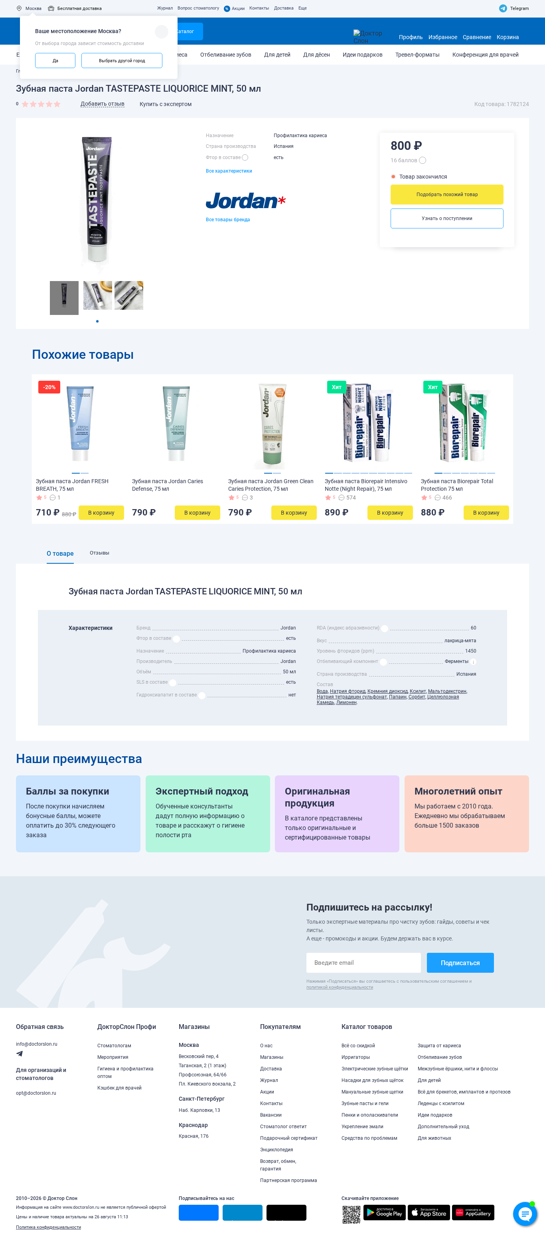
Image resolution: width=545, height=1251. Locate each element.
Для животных (434, 1138)
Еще (302, 8)
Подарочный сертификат (289, 1138)
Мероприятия (112, 1057)
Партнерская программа (288, 1180)
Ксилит (418, 691)
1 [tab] (97, 321)
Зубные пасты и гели (365, 1103)
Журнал (165, 8)
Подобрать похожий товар (447, 194)
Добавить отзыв (102, 103)
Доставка (284, 8)
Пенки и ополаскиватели (370, 1115)
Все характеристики (229, 171)
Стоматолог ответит (283, 1126)
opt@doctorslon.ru (36, 1093)
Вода (322, 691)
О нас (266, 1045)
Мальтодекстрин (447, 691)
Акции (235, 9)
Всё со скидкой (358, 1045)
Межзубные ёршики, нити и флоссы (458, 1069)
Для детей (277, 54)
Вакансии (271, 1115)
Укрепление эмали (362, 1126)
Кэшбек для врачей (119, 1088)
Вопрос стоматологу (198, 8)
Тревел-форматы (417, 54)
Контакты (259, 8)
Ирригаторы (356, 1057)
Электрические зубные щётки (375, 1069)
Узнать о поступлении (447, 218)
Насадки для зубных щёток (372, 1080)
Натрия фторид (347, 691)
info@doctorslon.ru (36, 1044)
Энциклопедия (276, 1150)
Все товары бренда (228, 219)
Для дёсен (316, 54)
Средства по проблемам (369, 1138)
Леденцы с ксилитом (441, 1103)
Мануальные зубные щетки (372, 1092)
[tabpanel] (64, 298)
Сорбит (417, 697)
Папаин (398, 697)
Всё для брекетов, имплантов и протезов (464, 1092)
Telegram (519, 8)
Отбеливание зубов (225, 54)
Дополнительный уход (443, 1126)
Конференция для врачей (485, 54)
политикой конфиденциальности (339, 987)
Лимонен (346, 702)
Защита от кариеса (439, 1045)
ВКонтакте (194, 1220)
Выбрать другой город (122, 60)
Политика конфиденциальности (48, 1227)
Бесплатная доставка (79, 8)
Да (55, 60)
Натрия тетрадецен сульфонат (352, 697)
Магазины (271, 1057)
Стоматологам (114, 1045)
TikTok (277, 1220)
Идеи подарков (363, 54)
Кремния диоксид (387, 691)
